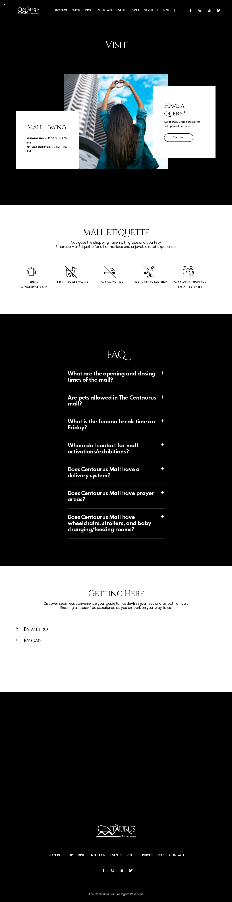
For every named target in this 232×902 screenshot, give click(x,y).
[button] (116, 377)
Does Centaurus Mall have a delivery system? (104, 473)
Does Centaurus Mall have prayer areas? (111, 496)
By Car (32, 640)
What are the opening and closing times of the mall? (111, 377)
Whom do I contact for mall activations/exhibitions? (103, 449)
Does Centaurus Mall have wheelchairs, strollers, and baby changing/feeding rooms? (109, 523)
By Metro (36, 629)
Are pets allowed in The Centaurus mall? (112, 401)
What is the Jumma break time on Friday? (111, 425)
